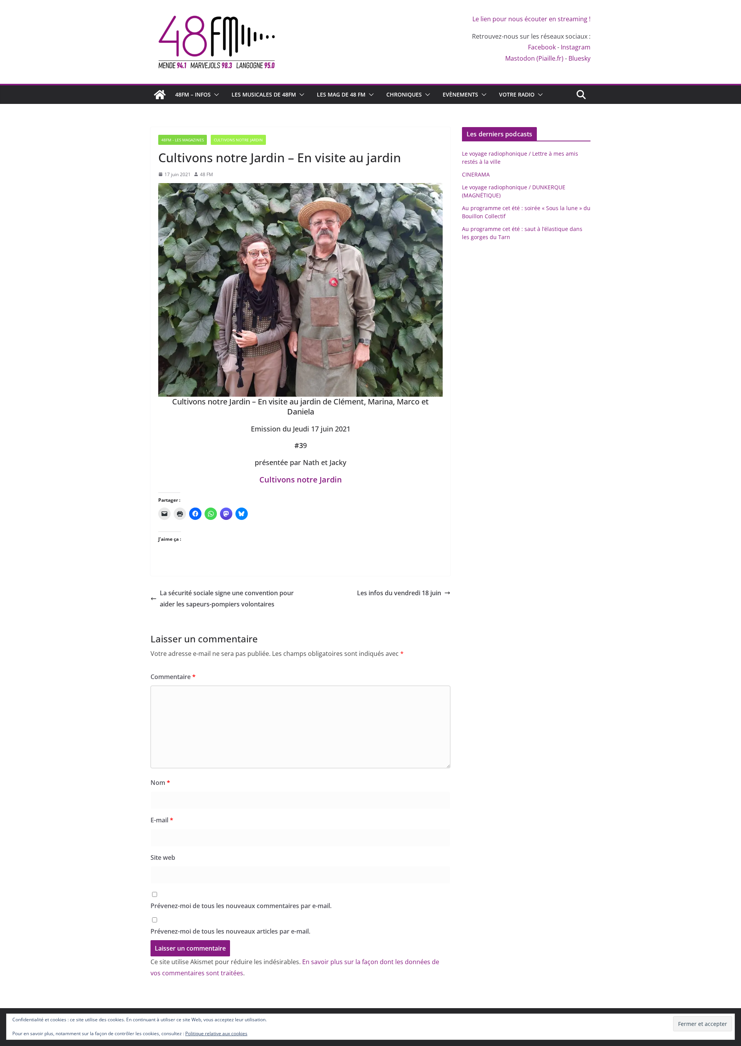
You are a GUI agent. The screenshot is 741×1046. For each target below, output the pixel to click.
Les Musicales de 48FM (264, 94)
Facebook (542, 47)
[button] (215, 94)
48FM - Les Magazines (182, 140)
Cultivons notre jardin (238, 140)
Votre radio (517, 94)
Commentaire (173, 676)
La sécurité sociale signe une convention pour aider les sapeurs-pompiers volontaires (227, 598)
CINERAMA (476, 174)
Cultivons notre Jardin (300, 479)
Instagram (575, 47)
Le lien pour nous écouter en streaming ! (531, 19)
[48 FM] (160, 94)
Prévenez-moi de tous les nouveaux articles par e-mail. (230, 931)
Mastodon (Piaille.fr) (534, 58)
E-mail (162, 820)
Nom (160, 782)
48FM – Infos (193, 94)
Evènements (460, 94)
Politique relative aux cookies (216, 1033)
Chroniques (404, 94)
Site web (163, 857)
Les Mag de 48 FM (341, 94)
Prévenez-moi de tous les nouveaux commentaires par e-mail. (241, 906)
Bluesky (579, 58)
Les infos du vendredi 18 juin (399, 593)
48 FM (206, 174)
